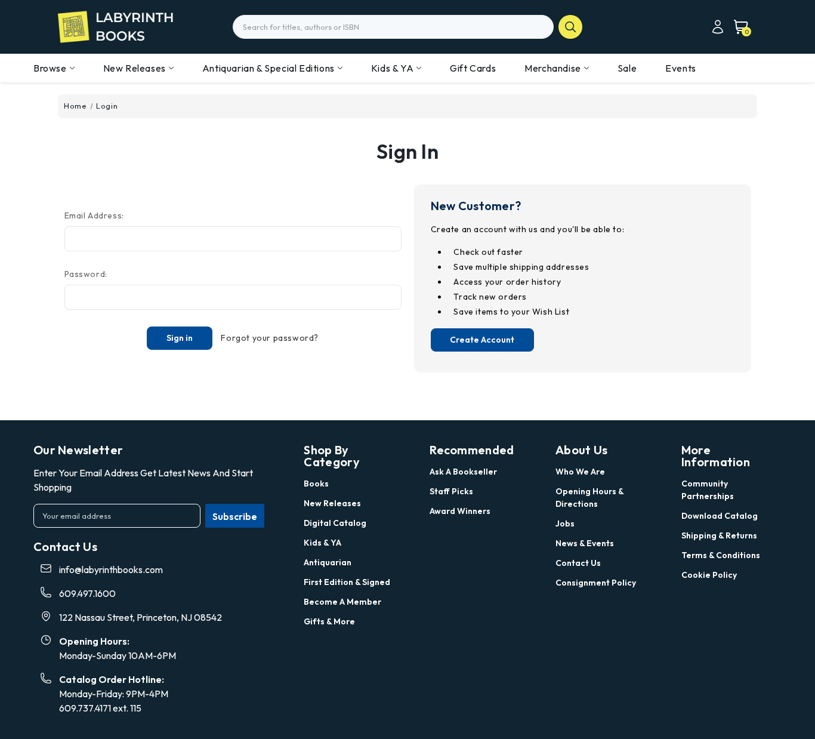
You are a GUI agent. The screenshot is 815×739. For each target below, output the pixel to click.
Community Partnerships (707, 489)
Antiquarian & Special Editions (268, 68)
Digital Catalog (335, 523)
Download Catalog (719, 515)
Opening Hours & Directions (589, 497)
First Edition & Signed (347, 582)
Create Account (482, 339)
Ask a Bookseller (463, 471)
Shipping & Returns (719, 535)
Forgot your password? (270, 337)
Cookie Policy (709, 574)
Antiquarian (327, 562)
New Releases (134, 68)
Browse (50, 68)
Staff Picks (451, 491)
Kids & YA (392, 68)
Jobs (565, 523)
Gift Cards (473, 68)
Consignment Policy (595, 582)
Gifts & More (329, 621)
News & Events (584, 543)
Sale (627, 68)
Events (680, 68)
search (570, 27)
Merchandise (552, 68)
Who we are (580, 471)
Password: (85, 274)
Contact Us (578, 563)
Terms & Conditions (720, 555)
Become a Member (342, 601)
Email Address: (94, 215)
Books (316, 483)
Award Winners (460, 511)
